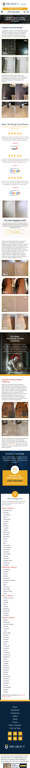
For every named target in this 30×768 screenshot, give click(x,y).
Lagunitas (5, 528)
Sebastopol (6, 683)
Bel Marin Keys (7, 510)
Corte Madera (7, 515)
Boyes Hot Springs (8, 624)
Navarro (5, 582)
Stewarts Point (7, 687)
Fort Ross (5, 639)
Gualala (5, 574)
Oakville (5, 606)
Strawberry (6, 558)
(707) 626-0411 (14, 12)
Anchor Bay (6, 569)
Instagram (10, 734)
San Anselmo (6, 545)
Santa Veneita (6, 554)
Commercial (15, 713)
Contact (15, 722)
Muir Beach (6, 536)
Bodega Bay (6, 622)
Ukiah (5, 593)
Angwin (5, 600)
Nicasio (5, 539)
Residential (15, 710)
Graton (5, 650)
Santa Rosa (6, 678)
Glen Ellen (6, 648)
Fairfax (5, 517)
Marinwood (6, 532)
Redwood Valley (7, 591)
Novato (5, 541)
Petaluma (5, 672)
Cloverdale (6, 628)
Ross (4, 543)
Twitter (20, 734)
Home (15, 707)
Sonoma (5, 685)
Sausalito (5, 556)
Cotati (4, 630)
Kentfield (5, 525)
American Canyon (8, 598)
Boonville (5, 571)
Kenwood (6, 661)
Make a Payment (15, 725)
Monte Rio (6, 665)
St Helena (5, 613)
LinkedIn (15, 738)
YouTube (10, 738)
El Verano (6, 635)
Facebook (15, 734)
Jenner (5, 659)
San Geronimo (7, 547)
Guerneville (6, 652)
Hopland (5, 576)
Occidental (6, 667)
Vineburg (5, 689)
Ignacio (5, 523)
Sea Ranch (6, 681)
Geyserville (6, 646)
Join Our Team (15, 728)
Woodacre (6, 565)
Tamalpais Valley (7, 560)
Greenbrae (6, 521)
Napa (4, 604)
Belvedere (6, 512)
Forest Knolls (6, 519)
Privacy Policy (18, 757)
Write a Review (2, 12)
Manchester (6, 578)
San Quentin (6, 549)
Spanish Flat (6, 611)
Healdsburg (6, 657)
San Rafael (6, 552)
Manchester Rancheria (9, 580)
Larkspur (5, 530)
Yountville (6, 615)
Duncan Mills (6, 633)
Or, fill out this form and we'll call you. (15, 483)
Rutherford (6, 609)
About (15, 719)
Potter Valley (6, 589)
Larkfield (5, 663)
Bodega (5, 620)
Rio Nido (5, 674)
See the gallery (15, 232)
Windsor (5, 691)
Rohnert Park (6, 676)
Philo (4, 584)
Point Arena (6, 587)
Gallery (15, 716)
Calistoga (5, 602)
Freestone (5, 641)
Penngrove (6, 670)
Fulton (5, 644)
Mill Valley (6, 534)
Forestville (6, 637)
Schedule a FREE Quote (15, 8)
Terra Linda (6, 562)
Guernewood (6, 654)
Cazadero (5, 626)
